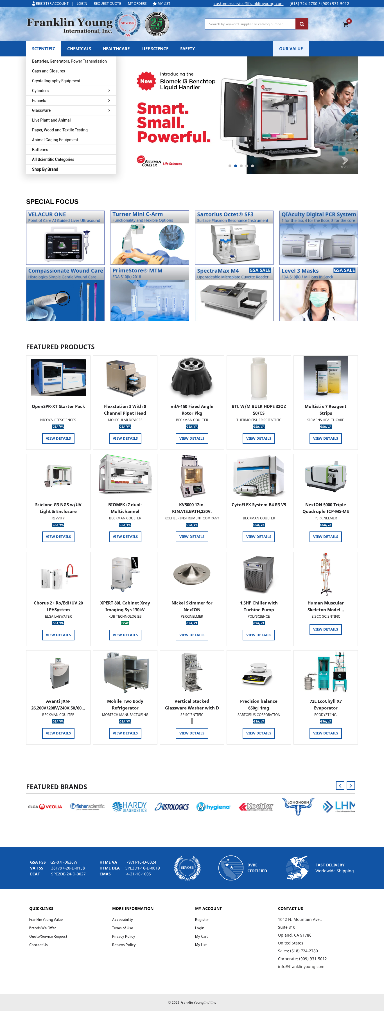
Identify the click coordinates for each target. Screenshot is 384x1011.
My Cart (201, 937)
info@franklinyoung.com (301, 966)
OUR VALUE (291, 48)
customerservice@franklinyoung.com (249, 3)
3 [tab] (241, 166)
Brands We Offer (42, 928)
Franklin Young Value (46, 920)
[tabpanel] (241, 115)
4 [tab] (246, 166)
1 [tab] (230, 166)
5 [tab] (252, 166)
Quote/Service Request (48, 937)
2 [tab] (235, 166)
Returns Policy (124, 945)
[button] (65, 237)
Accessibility (122, 920)
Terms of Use (122, 928)
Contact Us (38, 945)
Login (199, 928)
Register (202, 920)
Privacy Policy (123, 937)
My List (201, 945)
